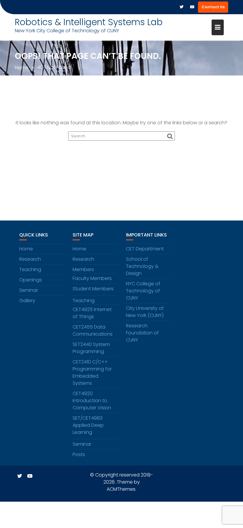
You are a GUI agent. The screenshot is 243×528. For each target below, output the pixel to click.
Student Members (93, 288)
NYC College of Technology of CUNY (143, 290)
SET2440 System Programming (91, 348)
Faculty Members (92, 278)
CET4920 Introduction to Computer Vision (92, 400)
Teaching (30, 269)
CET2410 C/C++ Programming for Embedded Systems (92, 372)
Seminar (28, 290)
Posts (79, 454)
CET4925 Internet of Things (92, 313)
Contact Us (213, 7)
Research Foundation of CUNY (142, 332)
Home (79, 248)
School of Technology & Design (142, 266)
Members (83, 269)
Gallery (27, 300)
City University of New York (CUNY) (145, 312)
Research (30, 259)
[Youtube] (192, 7)
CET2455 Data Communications (93, 330)
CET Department (145, 248)
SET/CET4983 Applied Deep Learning (88, 425)
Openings (30, 279)
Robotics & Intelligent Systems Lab (89, 22)
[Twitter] (181, 7)
